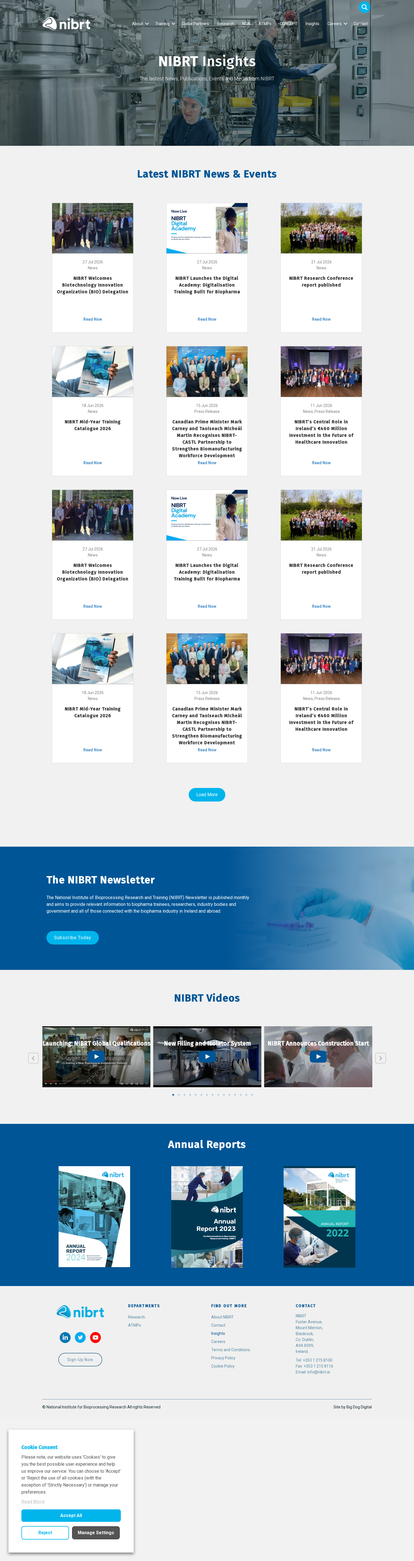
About (137, 23)
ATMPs (265, 23)
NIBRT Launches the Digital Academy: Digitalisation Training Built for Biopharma (207, 285)
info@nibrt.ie (318, 1372)
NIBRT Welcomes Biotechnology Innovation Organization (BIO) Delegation (92, 285)
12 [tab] (235, 1095)
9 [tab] (218, 1095)
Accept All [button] (71, 1515)
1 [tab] (173, 1095)
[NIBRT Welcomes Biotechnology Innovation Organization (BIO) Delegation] (92, 228)
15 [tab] (252, 1095)
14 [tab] (246, 1095)
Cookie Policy (223, 1366)
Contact (361, 23)
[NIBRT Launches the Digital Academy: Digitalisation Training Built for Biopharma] (207, 228)
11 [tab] (229, 1095)
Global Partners (195, 23)
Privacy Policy (223, 1358)
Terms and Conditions (230, 1350)
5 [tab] (196, 1095)
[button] (364, 7)
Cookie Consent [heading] (39, 1447)
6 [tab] (201, 1095)
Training (162, 23)
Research (225, 23)
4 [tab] (190, 1095)
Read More (33, 1501)
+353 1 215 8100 (317, 1360)
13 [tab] (241, 1095)
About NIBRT (222, 1317)
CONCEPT (288, 23)
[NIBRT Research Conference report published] (321, 228)
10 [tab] (224, 1095)
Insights (312, 23)
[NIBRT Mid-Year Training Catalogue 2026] (92, 371)
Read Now (92, 319)
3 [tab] (184, 1095)
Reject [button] (45, 1532)
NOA (246, 23)
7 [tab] (207, 1095)
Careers (335, 23)
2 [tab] (179, 1095)
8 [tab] (212, 1095)
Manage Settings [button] (96, 1532)
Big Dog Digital (359, 1407)
